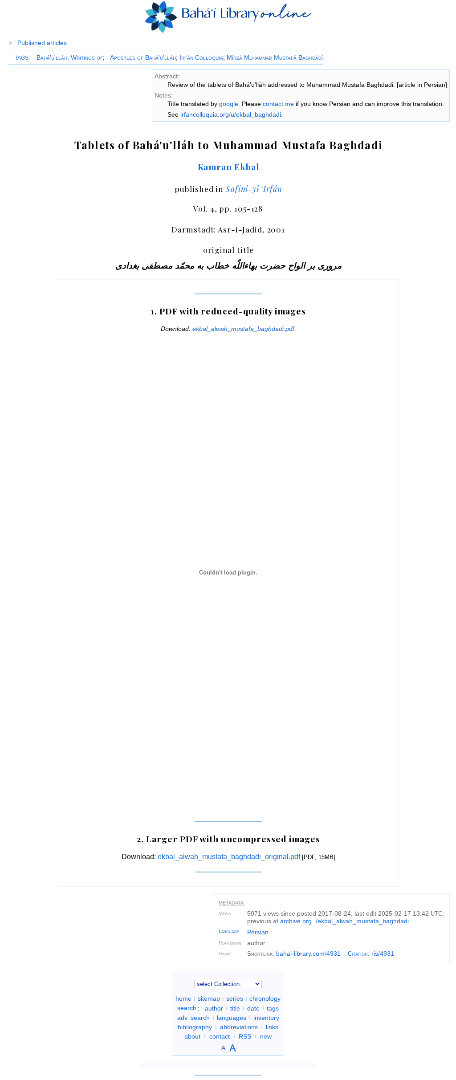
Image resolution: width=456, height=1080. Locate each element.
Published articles (42, 42)
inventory (266, 1017)
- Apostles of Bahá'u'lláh (141, 57)
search (186, 1007)
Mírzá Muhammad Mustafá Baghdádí (275, 57)
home (183, 998)
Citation (358, 953)
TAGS (21, 58)
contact (219, 1035)
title (235, 1007)
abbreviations (239, 1026)
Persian (258, 932)
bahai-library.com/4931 (308, 953)
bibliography (195, 1026)
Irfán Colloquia (201, 57)
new (266, 1035)
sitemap (209, 998)
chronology (265, 998)
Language (229, 931)
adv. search (193, 1017)
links (272, 1026)
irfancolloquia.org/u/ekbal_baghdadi (230, 114)
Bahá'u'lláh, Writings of (67, 57)
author (214, 1007)
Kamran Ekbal (229, 166)
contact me (278, 103)
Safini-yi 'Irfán (254, 188)
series (234, 998)
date (253, 1007)
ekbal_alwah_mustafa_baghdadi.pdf (243, 328)
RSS (245, 1035)
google (228, 103)
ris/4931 (382, 953)
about (192, 1035)
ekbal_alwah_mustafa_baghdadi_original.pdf (229, 856)
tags (273, 1007)
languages (231, 1017)
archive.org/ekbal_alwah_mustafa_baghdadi (344, 921)
